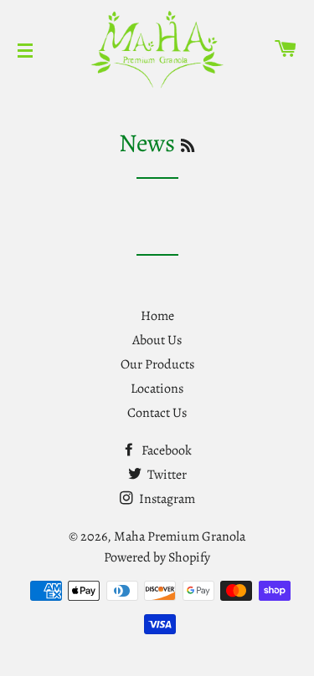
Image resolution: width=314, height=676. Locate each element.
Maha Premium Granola (179, 536)
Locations (157, 388)
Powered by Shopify (157, 557)
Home (157, 316)
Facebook (165, 450)
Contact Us (157, 413)
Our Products (157, 364)
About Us (157, 340)
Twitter (166, 474)
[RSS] (187, 146)
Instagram (165, 499)
